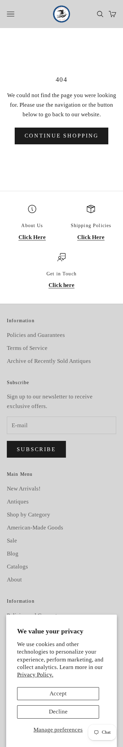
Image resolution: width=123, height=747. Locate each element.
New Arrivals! (24, 488)
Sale (12, 540)
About (14, 579)
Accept (58, 693)
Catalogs (17, 566)
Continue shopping (62, 136)
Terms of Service (27, 348)
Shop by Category (28, 514)
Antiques (18, 501)
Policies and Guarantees (36, 335)
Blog (12, 553)
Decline (58, 711)
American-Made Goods (35, 527)
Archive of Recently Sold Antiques (49, 361)
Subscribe (36, 449)
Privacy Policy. (35, 674)
